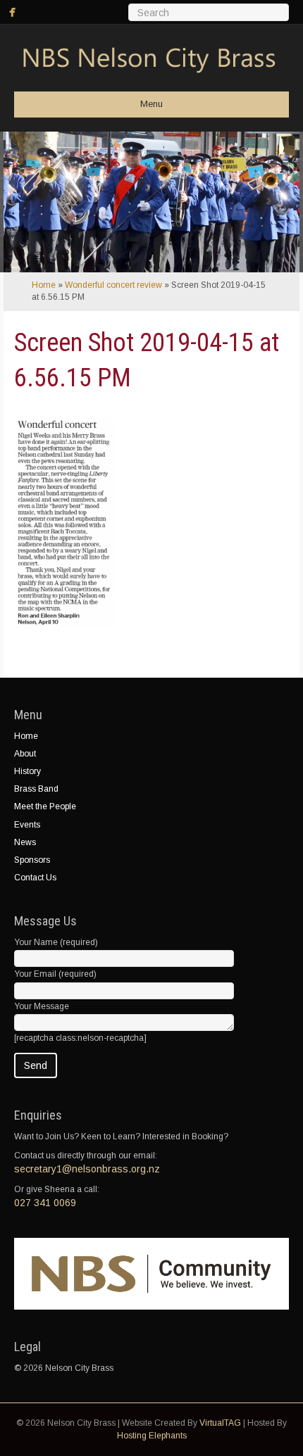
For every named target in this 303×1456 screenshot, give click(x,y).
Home (44, 285)
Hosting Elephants (152, 1436)
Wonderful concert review (113, 285)
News (25, 842)
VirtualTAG (220, 1423)
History (27, 771)
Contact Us (35, 877)
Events (27, 825)
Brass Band (36, 789)
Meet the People (45, 806)
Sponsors (32, 860)
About (25, 754)
